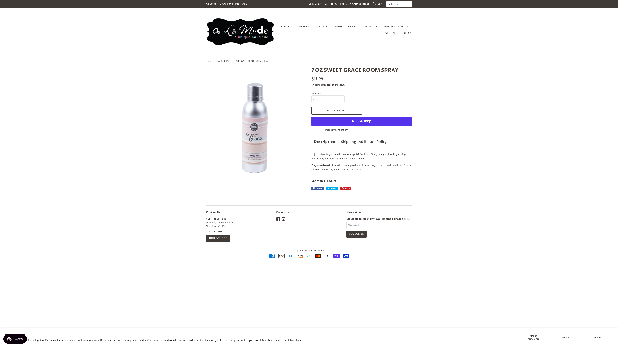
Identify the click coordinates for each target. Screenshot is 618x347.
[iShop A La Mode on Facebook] (332, 3)
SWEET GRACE (224, 61)
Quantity (316, 92)
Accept (565, 337)
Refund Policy (396, 26)
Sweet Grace (345, 26)
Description (324, 141)
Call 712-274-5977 (318, 3)
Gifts (323, 26)
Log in (343, 3)
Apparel (303, 26)
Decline (596, 337)
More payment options (336, 129)
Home (285, 26)
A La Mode (319, 250)
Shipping (315, 84)
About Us (370, 26)
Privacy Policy (295, 340)
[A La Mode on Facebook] (278, 219)
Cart (380, 3)
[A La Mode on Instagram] (283, 219)
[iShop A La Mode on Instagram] (336, 3)
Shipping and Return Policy (364, 142)
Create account (360, 3)
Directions (219, 238)
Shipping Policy (398, 33)
